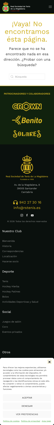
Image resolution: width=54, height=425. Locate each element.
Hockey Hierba (10, 286)
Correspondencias (12, 251)
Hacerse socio (10, 261)
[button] (49, 361)
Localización (9, 256)
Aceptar (27, 397)
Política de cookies (11, 421)
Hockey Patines (11, 291)
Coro (5, 326)
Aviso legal (46, 421)
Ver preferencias (27, 414)
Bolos (5, 296)
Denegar (27, 406)
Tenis (5, 281)
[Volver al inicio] (16, 7)
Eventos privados (12, 331)
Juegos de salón (11, 321)
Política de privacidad (30, 421)
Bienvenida (8, 241)
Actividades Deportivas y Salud (20, 301)
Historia (6, 246)
